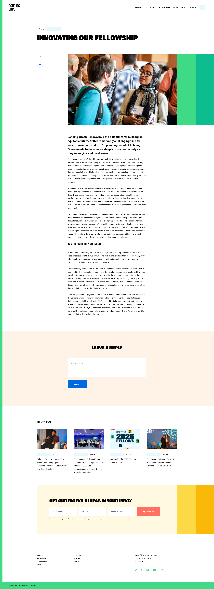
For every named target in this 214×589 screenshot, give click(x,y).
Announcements (53, 29)
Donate (192, 7)
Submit (77, 384)
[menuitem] (139, 7)
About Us (77, 555)
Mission (138, 7)
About (184, 7)
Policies (77, 558)
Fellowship (150, 7)
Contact (77, 562)
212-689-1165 (140, 561)
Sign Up (150, 511)
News (175, 7)
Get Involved (164, 7)
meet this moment (111, 204)
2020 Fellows (87, 255)
